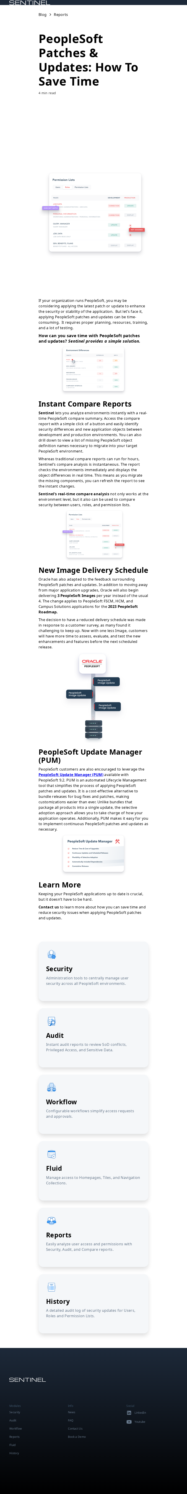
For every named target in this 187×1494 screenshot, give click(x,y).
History (14, 1453)
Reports (14, 1437)
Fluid (12, 1445)
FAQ (70, 1420)
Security (14, 1412)
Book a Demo (77, 1437)
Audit (12, 1420)
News (71, 1412)
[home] (34, 2)
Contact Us (75, 1429)
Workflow (15, 1429)
